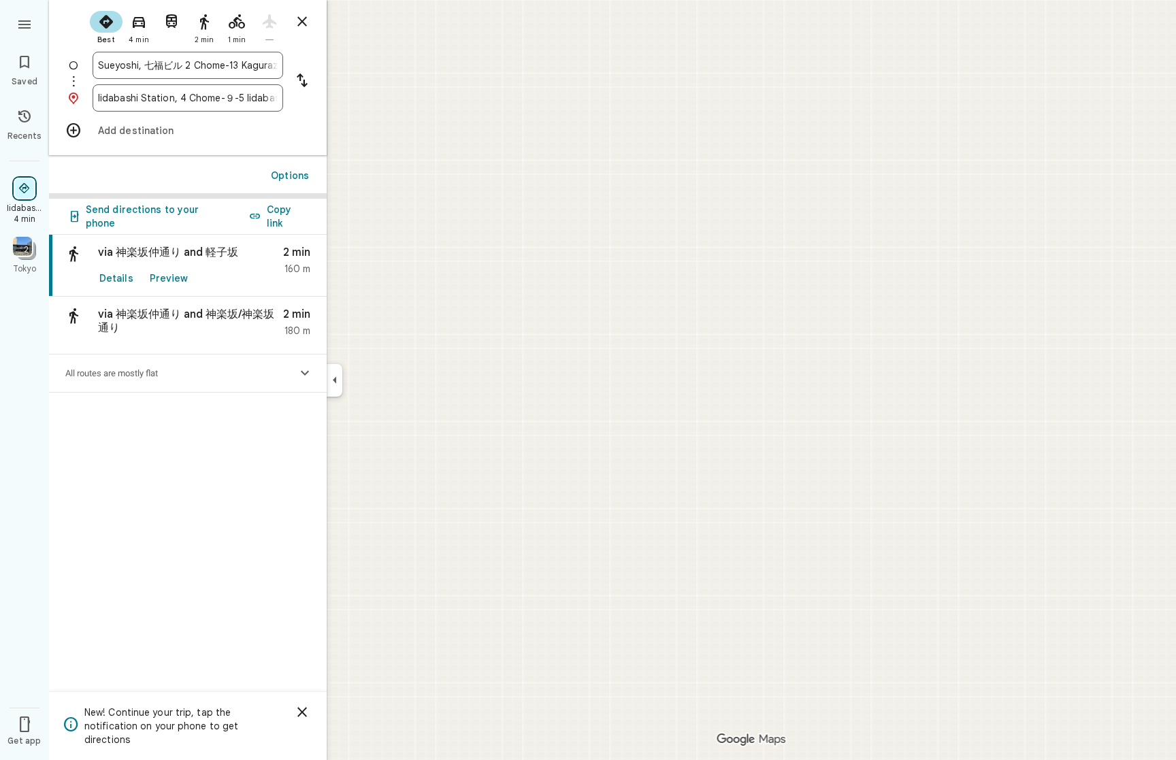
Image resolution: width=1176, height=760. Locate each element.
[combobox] (188, 65)
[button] (188, 325)
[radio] (106, 26)
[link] (188, 266)
